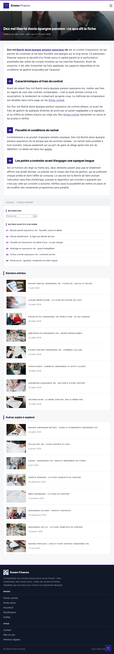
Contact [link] (7, 630)
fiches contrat (56, 100)
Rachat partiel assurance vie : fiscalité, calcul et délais (36, 230)
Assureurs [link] (8, 607)
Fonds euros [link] (9, 602)
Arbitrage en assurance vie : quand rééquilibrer (32, 248)
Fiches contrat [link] (10, 598)
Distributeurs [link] (9, 612)
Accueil (10, 202)
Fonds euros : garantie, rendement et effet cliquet (33, 260)
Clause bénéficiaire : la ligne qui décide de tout (32, 236)
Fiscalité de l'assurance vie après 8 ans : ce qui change (36, 242)
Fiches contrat (25, 202)
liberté (20, 49)
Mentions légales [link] (11, 639)
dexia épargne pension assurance (44, 49)
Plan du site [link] (9, 634)
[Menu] (111, 6)
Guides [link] (6, 617)
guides (48, 149)
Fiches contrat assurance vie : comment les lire (32, 254)
